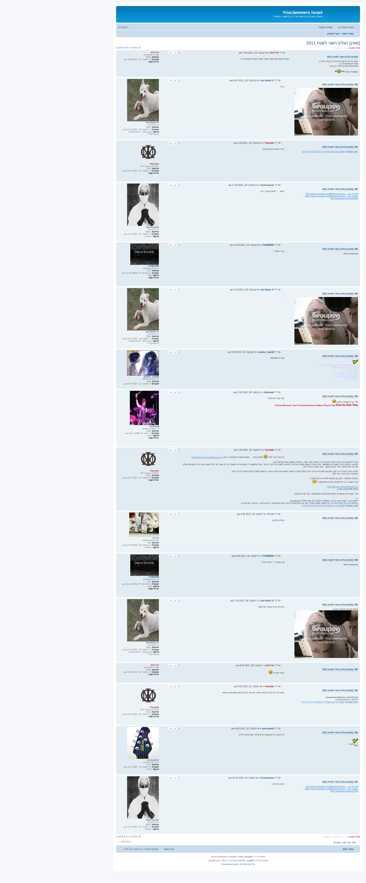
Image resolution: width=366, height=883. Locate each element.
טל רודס (155, 52)
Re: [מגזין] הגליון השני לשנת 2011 (340, 84)
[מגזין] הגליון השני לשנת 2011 (333, 43)
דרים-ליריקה (318, 151)
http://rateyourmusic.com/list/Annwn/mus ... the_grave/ (331, 196)
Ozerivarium (152, 227)
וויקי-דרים (306, 151)
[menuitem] (328, 27)
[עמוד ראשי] (341, 14)
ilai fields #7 (152, 122)
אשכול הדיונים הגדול (335, 151)
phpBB (249, 856)
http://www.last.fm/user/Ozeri (344, 198)
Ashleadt (154, 426)
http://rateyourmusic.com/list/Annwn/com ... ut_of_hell (332, 193)
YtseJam (154, 164)
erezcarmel (153, 760)
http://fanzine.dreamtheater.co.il (206, 457)
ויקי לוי (155, 538)
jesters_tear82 (151, 377)
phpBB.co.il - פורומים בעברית (244, 860)
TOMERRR (153, 266)
